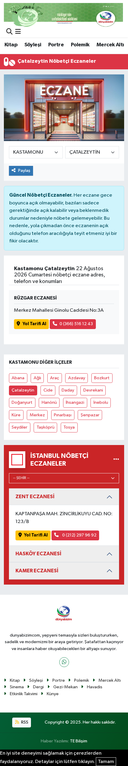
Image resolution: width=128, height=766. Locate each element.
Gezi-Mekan (65, 687)
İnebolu (100, 402)
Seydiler (19, 427)
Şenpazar (90, 415)
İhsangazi (75, 402)
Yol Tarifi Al (34, 324)
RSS (24, 722)
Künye (53, 694)
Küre (16, 415)
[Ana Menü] (18, 32)
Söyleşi (32, 45)
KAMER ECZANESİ (36, 570)
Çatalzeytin (23, 390)
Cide (48, 390)
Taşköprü (45, 427)
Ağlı (37, 378)
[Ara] (9, 32)
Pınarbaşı (62, 415)
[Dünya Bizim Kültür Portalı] (63, 14)
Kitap (10, 45)
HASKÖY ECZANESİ (38, 553)
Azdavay (76, 378)
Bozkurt (102, 378)
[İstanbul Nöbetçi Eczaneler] (116, 459)
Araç (54, 378)
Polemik (80, 45)
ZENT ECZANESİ (34, 496)
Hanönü (49, 402)
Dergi (38, 687)
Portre (56, 45)
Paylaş (24, 170)
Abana (18, 378)
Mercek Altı (110, 45)
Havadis (94, 687)
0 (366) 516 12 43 (76, 324)
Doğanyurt (22, 402)
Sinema (17, 687)
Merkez (37, 415)
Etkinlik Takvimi (24, 694)
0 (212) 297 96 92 (78, 535)
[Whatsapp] (64, 662)
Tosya (69, 427)
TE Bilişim (78, 741)
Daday (68, 390)
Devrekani (93, 390)
